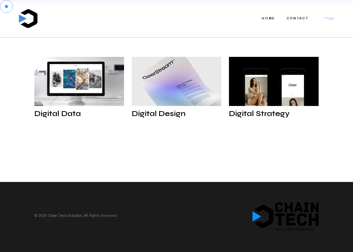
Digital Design (159, 113)
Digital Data (57, 113)
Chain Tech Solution (65, 215)
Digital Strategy (259, 113)
